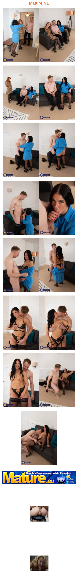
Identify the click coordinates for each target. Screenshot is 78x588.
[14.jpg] (57, 381)
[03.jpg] (21, 94)
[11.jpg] (21, 324)
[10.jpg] (57, 266)
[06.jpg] (57, 151)
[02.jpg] (57, 36)
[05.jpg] (21, 151)
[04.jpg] (57, 94)
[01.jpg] (21, 36)
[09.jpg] (21, 266)
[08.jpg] (57, 209)
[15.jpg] (39, 439)
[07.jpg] (21, 209)
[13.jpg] (21, 381)
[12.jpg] (57, 324)
